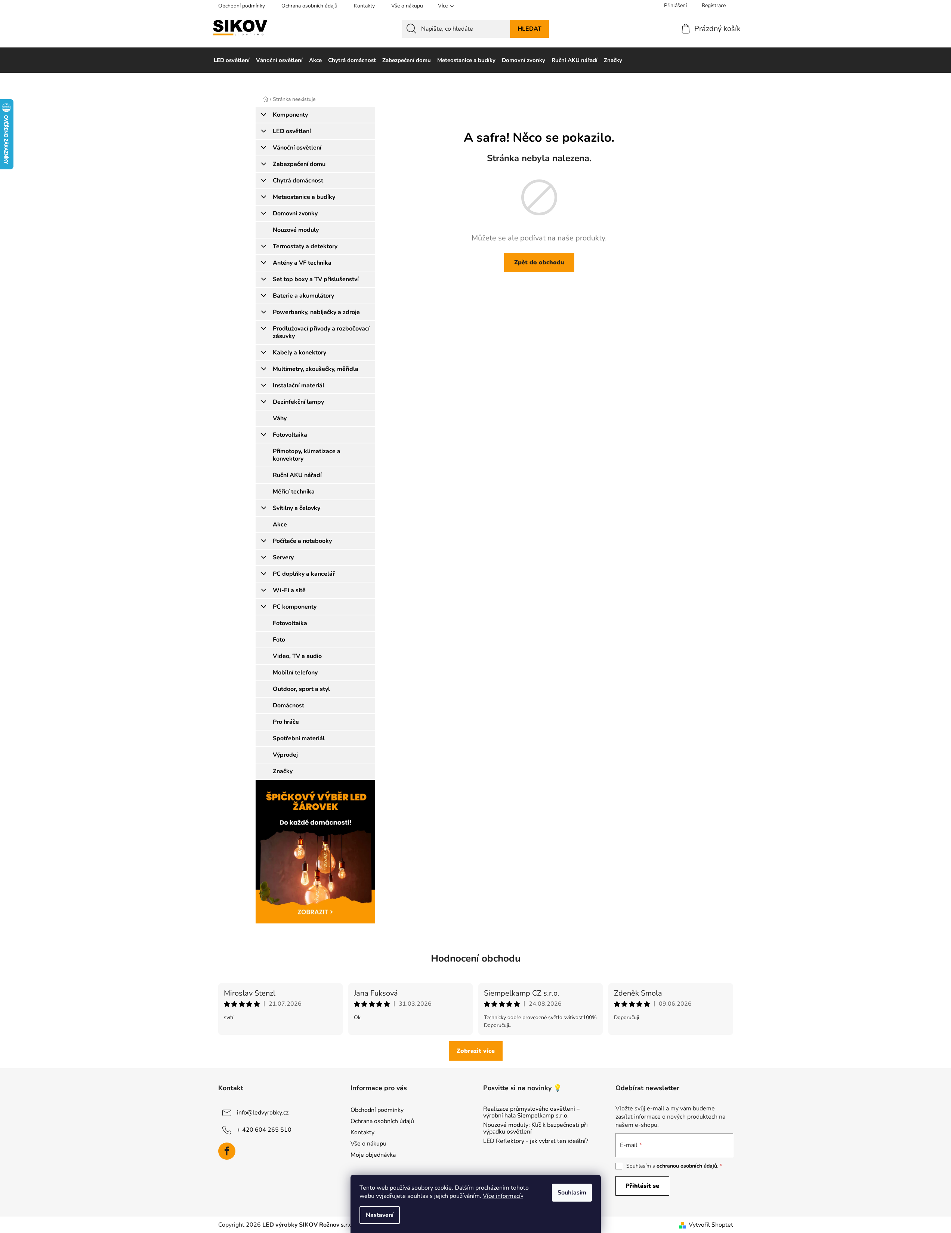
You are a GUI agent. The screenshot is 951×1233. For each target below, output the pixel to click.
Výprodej (285, 755)
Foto (279, 640)
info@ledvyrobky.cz (262, 1113)
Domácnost (288, 705)
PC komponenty (295, 607)
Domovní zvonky (295, 213)
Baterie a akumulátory (303, 296)
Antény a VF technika (302, 263)
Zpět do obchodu (539, 262)
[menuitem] (232, 60)
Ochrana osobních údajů (309, 5)
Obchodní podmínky (241, 5)
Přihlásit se (642, 1186)
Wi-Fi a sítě (289, 590)
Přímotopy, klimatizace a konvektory (306, 455)
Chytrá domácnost (298, 180)
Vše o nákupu (407, 5)
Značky (283, 771)
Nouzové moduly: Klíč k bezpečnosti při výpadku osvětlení (535, 1128)
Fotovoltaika (290, 435)
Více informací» (503, 1196)
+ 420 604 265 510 (264, 1130)
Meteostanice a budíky (304, 197)
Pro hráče (286, 722)
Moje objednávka (373, 1155)
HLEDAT (529, 29)
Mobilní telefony (295, 672)
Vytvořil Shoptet (711, 1225)
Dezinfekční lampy (298, 402)
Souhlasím (572, 1193)
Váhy (280, 418)
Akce (280, 524)
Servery (283, 557)
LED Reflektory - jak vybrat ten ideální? (535, 1141)
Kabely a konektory (299, 352)
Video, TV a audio (297, 656)
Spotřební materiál (299, 738)
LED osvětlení (292, 131)
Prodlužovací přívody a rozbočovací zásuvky (321, 332)
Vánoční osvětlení (297, 148)
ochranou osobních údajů (687, 1165)
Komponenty (290, 115)
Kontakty (364, 5)
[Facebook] (226, 1151)
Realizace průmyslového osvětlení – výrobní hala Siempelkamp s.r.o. (531, 1112)
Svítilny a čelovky (296, 508)
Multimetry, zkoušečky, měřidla (315, 369)
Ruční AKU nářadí (297, 475)
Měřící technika (294, 492)
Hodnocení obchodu (476, 958)
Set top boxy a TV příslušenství (316, 279)
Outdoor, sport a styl (301, 689)
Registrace (714, 5)
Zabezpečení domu (299, 164)
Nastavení (379, 1215)
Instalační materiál (298, 385)
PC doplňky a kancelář (304, 574)
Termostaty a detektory (305, 246)
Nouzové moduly (296, 230)
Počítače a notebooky (302, 541)
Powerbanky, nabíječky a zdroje (316, 312)
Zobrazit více (476, 1051)
